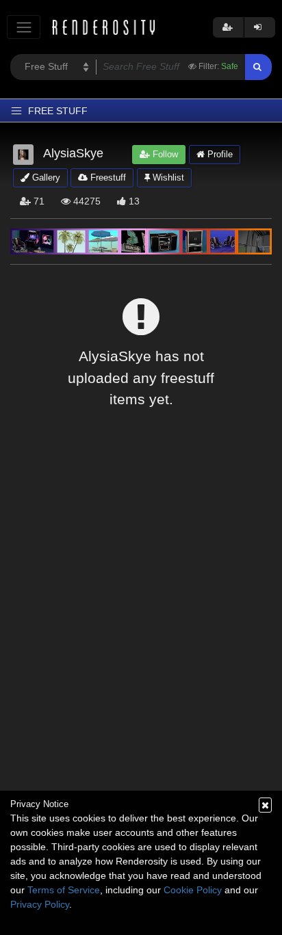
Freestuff (107, 177)
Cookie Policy (193, 889)
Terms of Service (63, 889)
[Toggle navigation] (23, 27)
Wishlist (167, 177)
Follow (164, 154)
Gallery (44, 177)
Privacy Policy (39, 904)
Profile (219, 154)
